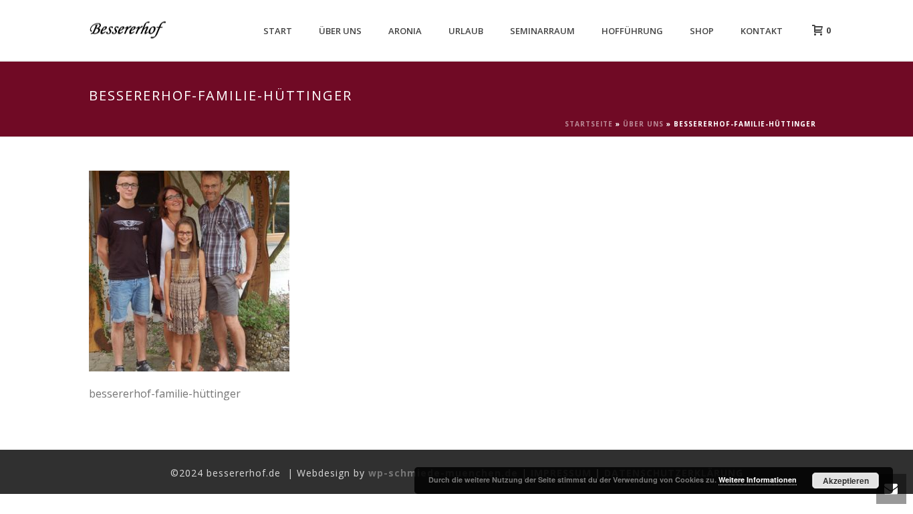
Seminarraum (542, 31)
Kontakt (762, 31)
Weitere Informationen (758, 480)
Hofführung (632, 31)
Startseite (589, 123)
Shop (702, 31)
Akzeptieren (846, 481)
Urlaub (465, 31)
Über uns (340, 31)
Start (277, 31)
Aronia (405, 31)
